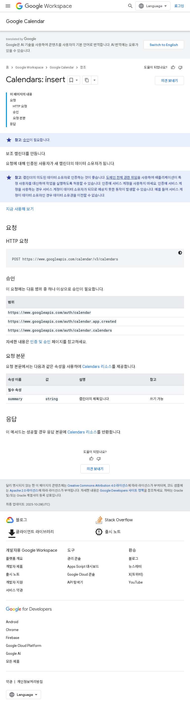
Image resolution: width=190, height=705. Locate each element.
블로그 (133, 559)
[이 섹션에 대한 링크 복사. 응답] (22, 420)
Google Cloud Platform (23, 646)
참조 (83, 67)
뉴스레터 (135, 567)
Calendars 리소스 (97, 366)
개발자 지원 (14, 582)
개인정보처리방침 (30, 682)
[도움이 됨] (173, 67)
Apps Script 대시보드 (83, 567)
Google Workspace (29, 67)
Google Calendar (25, 21)
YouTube (136, 582)
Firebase (12, 638)
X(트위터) (136, 574)
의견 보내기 (169, 80)
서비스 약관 (14, 590)
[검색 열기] (130, 6)
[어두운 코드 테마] (180, 253)
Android (12, 622)
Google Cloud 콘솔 (81, 574)
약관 (9, 682)
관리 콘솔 (74, 559)
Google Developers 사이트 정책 (122, 490)
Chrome (12, 630)
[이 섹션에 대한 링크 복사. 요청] (22, 228)
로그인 (179, 6)
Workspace (58, 6)
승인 (26, 140)
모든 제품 (13, 661)
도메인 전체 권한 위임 (121, 178)
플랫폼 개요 (14, 559)
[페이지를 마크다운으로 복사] (86, 80)
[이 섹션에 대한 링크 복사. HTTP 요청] (33, 242)
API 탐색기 (75, 582)
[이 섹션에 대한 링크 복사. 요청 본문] (30, 357)
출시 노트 (13, 574)
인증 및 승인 (40, 342)
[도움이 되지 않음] (180, 67)
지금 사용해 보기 (20, 209)
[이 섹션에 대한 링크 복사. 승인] (20, 279)
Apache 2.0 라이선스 (24, 490)
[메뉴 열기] (8, 6)
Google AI (13, 654)
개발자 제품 (14, 567)
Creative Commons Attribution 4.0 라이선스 (98, 485)
